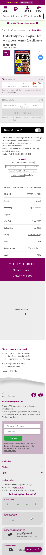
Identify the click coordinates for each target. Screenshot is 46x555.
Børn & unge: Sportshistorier (13, 363)
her (14, 92)
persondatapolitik (10, 451)
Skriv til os (19, 487)
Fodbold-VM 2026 (9, 371)
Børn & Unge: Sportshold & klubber (16, 353)
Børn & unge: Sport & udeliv (19, 30)
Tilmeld (13, 438)
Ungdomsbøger (13, 366)
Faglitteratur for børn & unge (19, 359)
